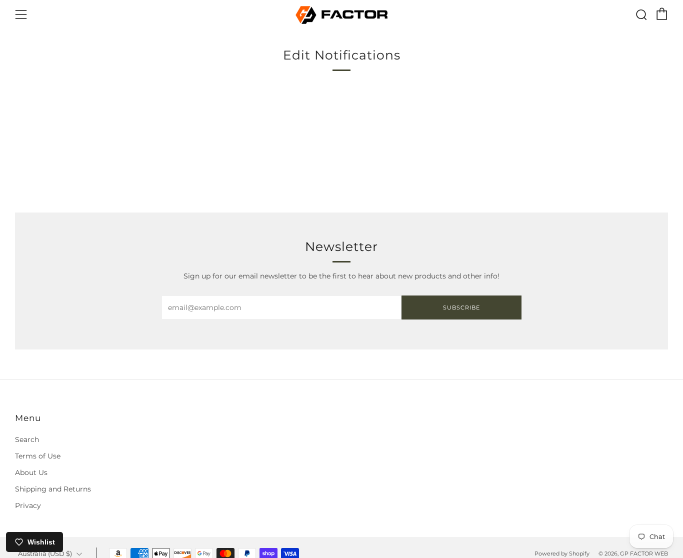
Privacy (28, 505)
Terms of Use (37, 456)
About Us (31, 472)
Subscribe (461, 307)
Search (27, 439)
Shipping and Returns (53, 489)
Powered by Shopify (562, 553)
